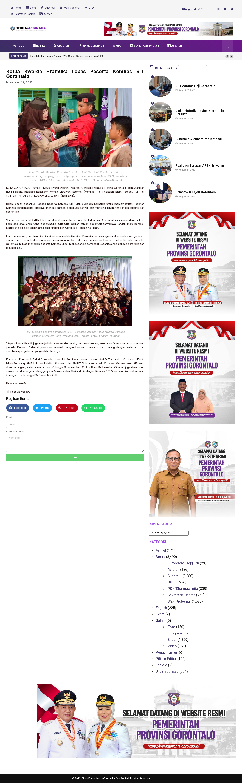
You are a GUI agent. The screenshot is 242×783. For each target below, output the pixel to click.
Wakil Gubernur (179, 601)
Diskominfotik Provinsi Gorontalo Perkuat (199, 112)
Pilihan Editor (166, 659)
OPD (171, 582)
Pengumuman (166, 652)
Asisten (173, 569)
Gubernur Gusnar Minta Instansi (198, 139)
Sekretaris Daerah (181, 595)
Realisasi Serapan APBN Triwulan (199, 165)
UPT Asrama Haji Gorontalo (195, 86)
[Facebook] (212, 9)
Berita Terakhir (164, 68)
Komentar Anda (15, 431)
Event (160, 614)
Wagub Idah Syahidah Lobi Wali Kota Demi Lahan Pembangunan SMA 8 (66, 56)
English (161, 608)
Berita (178, 107)
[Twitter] (232, 9)
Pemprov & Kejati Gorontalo (195, 192)
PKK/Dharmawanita (183, 588)
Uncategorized (167, 671)
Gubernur (181, 82)
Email (9, 417)
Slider (172, 639)
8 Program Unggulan (183, 563)
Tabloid (161, 665)
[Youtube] (225, 9)
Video (172, 646)
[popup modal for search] (227, 46)
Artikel (161, 550)
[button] (227, 56)
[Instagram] (218, 9)
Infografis (175, 633)
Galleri (161, 620)
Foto (171, 627)
